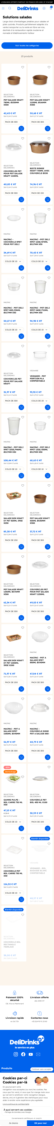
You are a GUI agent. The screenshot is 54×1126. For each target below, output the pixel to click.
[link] (27, 8)
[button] (27, 1069)
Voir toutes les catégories (27, 45)
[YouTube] (31, 1055)
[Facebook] (23, 1055)
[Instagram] (16, 1055)
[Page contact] (38, 1055)
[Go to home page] (27, 1042)
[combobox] (14, 261)
